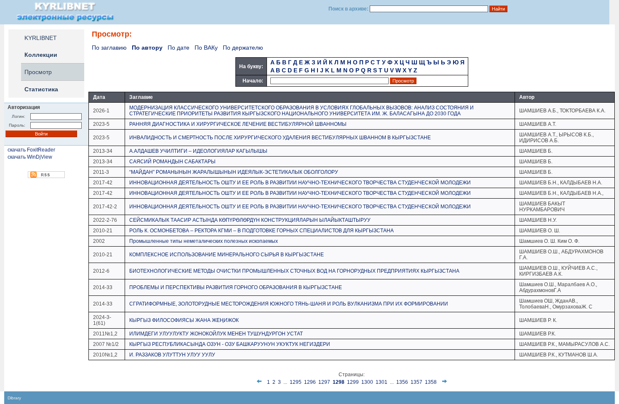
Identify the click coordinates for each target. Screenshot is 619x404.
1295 (295, 382)
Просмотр (38, 72)
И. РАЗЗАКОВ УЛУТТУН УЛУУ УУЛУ (172, 355)
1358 (431, 382)
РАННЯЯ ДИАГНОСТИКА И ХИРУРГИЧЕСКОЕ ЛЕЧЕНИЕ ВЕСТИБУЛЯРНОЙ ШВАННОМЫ (238, 124)
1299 (353, 382)
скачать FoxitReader (31, 150)
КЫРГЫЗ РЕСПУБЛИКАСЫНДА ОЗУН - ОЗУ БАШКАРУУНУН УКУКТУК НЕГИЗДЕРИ (229, 344)
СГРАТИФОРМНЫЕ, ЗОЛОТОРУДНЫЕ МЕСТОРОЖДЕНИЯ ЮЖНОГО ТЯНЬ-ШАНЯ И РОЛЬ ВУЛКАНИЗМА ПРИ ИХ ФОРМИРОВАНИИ (288, 304)
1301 (381, 382)
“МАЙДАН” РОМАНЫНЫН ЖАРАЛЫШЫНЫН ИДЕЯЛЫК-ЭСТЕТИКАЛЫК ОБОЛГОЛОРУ (233, 172)
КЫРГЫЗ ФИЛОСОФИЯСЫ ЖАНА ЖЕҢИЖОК (184, 320)
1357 (416, 382)
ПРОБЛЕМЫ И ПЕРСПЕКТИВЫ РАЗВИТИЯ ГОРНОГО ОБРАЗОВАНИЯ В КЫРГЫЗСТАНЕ (235, 287)
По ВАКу (206, 47)
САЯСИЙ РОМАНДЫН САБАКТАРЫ (172, 162)
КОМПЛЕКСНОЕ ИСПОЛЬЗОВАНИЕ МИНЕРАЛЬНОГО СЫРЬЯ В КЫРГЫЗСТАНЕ (226, 255)
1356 (402, 382)
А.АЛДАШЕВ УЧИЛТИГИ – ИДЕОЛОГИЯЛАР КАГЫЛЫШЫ (198, 151)
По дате (178, 47)
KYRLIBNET (40, 38)
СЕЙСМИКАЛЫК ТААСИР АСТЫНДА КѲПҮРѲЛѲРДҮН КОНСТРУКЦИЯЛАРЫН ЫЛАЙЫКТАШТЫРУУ (250, 220)
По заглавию (109, 47)
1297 (324, 382)
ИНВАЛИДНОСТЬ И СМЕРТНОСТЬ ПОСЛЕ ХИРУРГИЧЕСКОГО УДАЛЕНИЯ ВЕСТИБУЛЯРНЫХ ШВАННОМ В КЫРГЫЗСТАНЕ (280, 138)
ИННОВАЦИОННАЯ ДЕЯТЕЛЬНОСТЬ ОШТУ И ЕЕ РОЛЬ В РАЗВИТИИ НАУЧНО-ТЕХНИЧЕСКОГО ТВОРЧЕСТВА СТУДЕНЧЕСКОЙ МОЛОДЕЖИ (300, 183)
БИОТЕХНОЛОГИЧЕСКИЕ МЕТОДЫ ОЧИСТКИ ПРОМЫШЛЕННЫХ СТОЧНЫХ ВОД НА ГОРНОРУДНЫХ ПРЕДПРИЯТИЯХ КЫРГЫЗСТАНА (294, 271)
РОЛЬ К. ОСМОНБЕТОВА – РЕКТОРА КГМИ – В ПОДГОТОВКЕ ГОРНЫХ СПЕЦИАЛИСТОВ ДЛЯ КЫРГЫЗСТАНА (261, 231)
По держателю (243, 47)
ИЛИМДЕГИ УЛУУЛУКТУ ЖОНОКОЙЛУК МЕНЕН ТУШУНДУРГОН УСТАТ (216, 334)
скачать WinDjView (30, 157)
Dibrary (14, 398)
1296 (310, 382)
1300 (367, 382)
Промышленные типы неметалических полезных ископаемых (203, 241)
